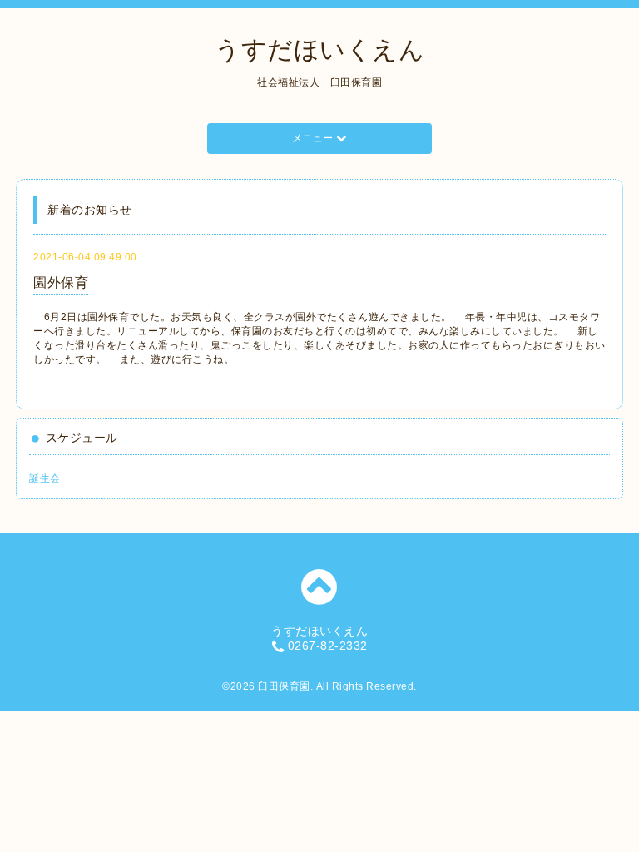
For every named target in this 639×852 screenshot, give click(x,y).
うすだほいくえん (319, 49)
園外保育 (60, 282)
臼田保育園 (284, 686)
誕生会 (45, 478)
